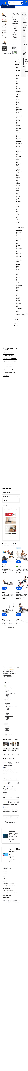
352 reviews (10, 671)
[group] (18, 40)
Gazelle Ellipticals (6, 897)
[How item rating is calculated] (15, 673)
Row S (4, 876)
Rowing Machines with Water (8, 885)
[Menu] (2, 3)
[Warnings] (18, 505)
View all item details (20, 314)
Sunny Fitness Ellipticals (8, 890)
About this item (6, 488)
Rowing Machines (6, 888)
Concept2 (5, 871)
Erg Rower (5, 878)
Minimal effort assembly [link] (10, 693)
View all (16, 739)
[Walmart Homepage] (5, 3)
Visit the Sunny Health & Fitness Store (15, 14)
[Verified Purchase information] (14, 762)
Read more (5, 773)
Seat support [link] (7, 725)
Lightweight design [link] (9, 716)
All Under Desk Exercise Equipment (10, 892)
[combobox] (15, 3)
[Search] (22, 3)
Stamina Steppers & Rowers (8, 883)
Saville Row (5, 881)
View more (10, 627)
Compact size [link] (8, 699)
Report (17, 778)
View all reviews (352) (10, 822)
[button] (16, 62)
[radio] (14, 47)
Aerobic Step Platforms (7, 895)
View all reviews (7, 676)
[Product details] (18, 493)
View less (10, 734)
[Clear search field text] (19, 3)
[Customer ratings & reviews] (18, 667)
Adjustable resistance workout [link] (11, 706)
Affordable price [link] (8, 688)
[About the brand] (17, 509)
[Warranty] (17, 500)
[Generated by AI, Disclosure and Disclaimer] (8, 736)
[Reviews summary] (20, 39)
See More (10, 536)
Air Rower (5, 874)
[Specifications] (18, 496)
